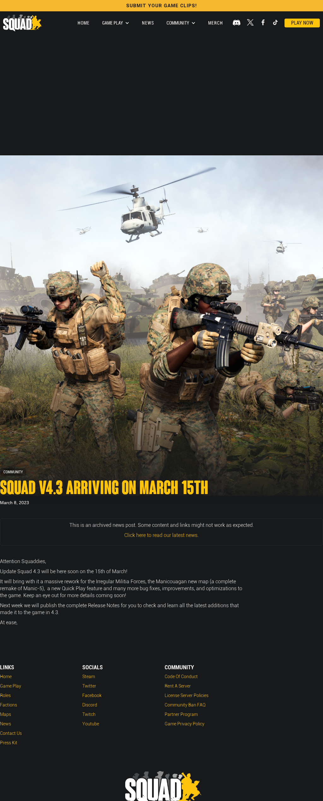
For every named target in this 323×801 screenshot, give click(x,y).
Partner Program (181, 714)
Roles (5, 695)
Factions (8, 704)
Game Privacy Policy (184, 723)
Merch (215, 23)
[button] (116, 23)
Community (13, 472)
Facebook (92, 695)
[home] (22, 23)
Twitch (89, 714)
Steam (88, 676)
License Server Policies (186, 695)
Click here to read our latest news (160, 535)
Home (84, 23)
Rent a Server (178, 686)
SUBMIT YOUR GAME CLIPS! (161, 6)
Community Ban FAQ (185, 704)
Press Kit (8, 742)
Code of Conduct (181, 676)
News (148, 23)
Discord (89, 704)
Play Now (302, 23)
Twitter (89, 686)
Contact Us (11, 733)
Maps (5, 714)
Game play (10, 686)
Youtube (90, 723)
